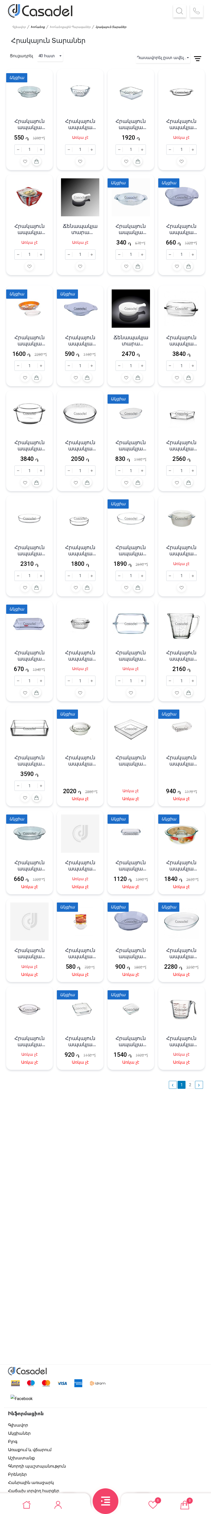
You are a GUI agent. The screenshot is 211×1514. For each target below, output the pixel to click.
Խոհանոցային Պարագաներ (70, 27)
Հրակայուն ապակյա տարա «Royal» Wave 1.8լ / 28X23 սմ (181, 229)
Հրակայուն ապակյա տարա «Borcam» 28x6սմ (29, 760)
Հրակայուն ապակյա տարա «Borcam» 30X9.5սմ (131, 655)
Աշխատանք (21, 1457)
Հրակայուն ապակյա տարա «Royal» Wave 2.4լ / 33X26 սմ (131, 953)
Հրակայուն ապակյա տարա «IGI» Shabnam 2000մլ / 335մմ (130, 865)
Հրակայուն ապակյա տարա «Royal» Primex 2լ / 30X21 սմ (29, 865)
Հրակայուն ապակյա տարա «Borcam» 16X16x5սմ (131, 124)
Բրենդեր (17, 1474)
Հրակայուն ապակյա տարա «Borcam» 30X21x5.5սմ (130, 550)
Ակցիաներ (19, 1433)
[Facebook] (21, 1398)
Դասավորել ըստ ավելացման (163, 57)
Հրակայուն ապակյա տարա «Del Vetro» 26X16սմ (131, 229)
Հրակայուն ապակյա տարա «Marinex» (29, 340)
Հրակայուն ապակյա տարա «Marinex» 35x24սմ (181, 953)
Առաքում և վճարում (29, 1449)
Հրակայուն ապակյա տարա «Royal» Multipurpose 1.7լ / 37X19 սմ (80, 340)
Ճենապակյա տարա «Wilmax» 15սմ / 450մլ (80, 229)
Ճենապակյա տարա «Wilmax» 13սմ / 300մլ (130, 340)
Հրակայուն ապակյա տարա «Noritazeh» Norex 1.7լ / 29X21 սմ (29, 655)
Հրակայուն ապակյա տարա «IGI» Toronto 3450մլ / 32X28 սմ (131, 1041)
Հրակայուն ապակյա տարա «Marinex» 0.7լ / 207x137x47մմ (130, 445)
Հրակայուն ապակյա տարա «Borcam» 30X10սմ (29, 445)
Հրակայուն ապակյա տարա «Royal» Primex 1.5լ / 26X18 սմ (29, 124)
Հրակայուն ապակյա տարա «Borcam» (181, 124)
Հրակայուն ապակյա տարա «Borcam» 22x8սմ (181, 550)
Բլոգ (12, 1441)
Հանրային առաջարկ (31, 1482)
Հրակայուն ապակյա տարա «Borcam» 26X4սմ (80, 445)
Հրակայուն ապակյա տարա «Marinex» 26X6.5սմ (181, 865)
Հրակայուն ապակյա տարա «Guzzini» (131, 760)
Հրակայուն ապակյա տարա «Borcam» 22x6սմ (181, 445)
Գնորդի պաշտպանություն (37, 1466)
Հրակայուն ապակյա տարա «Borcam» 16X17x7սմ (80, 655)
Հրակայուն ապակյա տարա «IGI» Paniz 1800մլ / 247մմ (80, 1041)
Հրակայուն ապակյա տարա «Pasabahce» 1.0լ (181, 655)
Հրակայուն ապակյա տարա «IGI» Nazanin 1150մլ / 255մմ (80, 953)
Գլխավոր (19, 27)
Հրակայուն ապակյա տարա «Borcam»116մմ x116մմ (80, 124)
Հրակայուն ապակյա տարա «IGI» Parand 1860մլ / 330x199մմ (181, 760)
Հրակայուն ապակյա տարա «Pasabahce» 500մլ (181, 1041)
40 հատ (46, 55)
